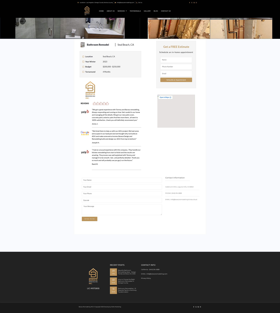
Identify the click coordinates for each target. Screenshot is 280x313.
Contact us (166, 11)
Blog (156, 11)
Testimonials (135, 11)
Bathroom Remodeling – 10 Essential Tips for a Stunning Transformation (127, 290)
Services (121, 11)
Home (101, 11)
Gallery (147, 11)
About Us (111, 11)
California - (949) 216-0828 (150, 269)
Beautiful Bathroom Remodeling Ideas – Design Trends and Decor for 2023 (127, 272)
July (113, 273)
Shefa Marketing (116, 307)
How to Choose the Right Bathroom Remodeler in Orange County (126, 281)
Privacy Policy (146, 278)
